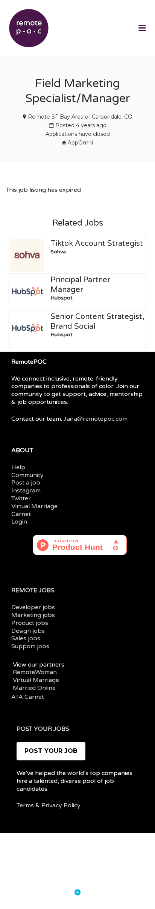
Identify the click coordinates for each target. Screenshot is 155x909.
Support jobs (30, 646)
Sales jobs (25, 638)
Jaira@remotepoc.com (96, 419)
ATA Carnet (27, 697)
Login (19, 521)
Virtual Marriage (34, 506)
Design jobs (28, 631)
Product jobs (29, 623)
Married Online (34, 688)
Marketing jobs (33, 615)
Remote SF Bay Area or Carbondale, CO (80, 116)
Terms (25, 805)
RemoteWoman (35, 672)
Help (18, 467)
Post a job (25, 482)
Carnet (21, 514)
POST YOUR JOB (51, 750)
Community (27, 475)
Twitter (21, 498)
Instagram (26, 490)
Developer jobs (33, 607)
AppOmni (80, 142)
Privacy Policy (61, 805)
